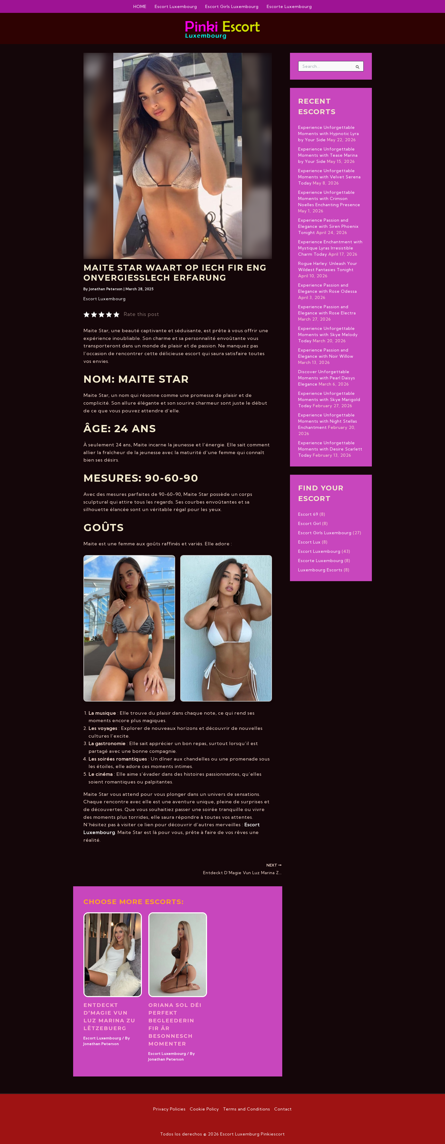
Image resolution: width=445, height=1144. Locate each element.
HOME (140, 6)
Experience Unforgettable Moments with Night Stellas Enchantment (327, 421)
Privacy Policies (169, 1109)
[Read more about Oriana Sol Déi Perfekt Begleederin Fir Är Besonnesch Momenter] (177, 954)
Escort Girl (309, 523)
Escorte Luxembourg (289, 6)
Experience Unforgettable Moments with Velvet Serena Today (329, 177)
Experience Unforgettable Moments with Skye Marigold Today (329, 399)
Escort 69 (308, 514)
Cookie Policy (204, 1109)
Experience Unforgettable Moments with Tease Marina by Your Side (328, 155)
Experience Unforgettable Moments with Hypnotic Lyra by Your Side (328, 133)
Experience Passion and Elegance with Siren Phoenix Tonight (328, 226)
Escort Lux (309, 542)
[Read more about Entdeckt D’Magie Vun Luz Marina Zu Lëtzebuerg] (112, 954)
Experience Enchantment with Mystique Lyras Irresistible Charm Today (330, 248)
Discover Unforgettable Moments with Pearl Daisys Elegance (326, 378)
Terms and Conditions (246, 1109)
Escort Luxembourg (176, 6)
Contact (283, 1109)
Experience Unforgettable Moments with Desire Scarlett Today (330, 449)
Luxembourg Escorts (320, 569)
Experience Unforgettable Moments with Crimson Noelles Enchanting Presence (329, 198)
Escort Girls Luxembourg (232, 6)
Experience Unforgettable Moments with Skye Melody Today (328, 334)
